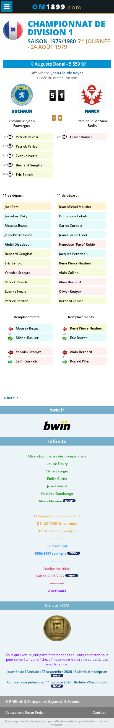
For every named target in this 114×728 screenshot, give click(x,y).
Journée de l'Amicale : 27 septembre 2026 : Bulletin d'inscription (57, 671)
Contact (99, 712)
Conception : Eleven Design (25, 712)
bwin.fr (57, 410)
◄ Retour (10, 397)
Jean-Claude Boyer (67, 72)
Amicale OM (57, 606)
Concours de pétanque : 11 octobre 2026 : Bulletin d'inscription (57, 682)
